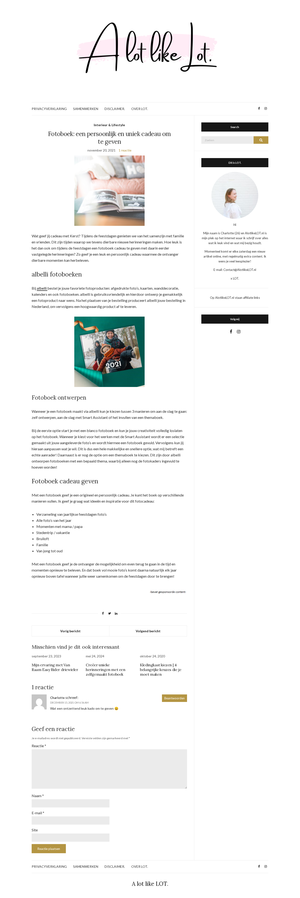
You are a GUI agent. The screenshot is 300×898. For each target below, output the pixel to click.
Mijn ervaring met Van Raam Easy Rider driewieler (55, 667)
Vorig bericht (70, 631)
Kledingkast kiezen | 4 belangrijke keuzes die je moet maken (160, 670)
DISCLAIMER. (115, 109)
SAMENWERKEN (85, 109)
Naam (38, 795)
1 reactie (125, 150)
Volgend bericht (148, 631)
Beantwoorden (174, 698)
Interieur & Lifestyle (109, 125)
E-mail (38, 813)
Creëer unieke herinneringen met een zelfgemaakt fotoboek (105, 670)
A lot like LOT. (150, 883)
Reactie (39, 745)
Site (35, 830)
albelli (42, 288)
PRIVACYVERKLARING (49, 109)
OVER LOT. (139, 109)
